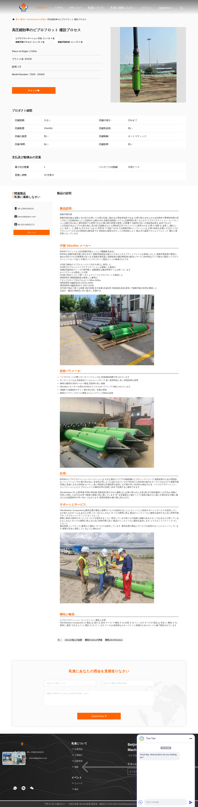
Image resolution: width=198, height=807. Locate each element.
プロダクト (41, 7)
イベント (146, 7)
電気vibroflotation (114, 640)
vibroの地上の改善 (73, 640)
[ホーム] (22, 744)
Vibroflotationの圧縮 (36, 19)
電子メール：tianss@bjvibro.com (31, 758)
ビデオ (59, 7)
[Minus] (190, 738)
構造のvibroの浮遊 (93, 640)
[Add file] (141, 802)
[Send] (190, 802)
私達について (96, 7)
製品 (22, 19)
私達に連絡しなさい (122, 7)
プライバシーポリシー (55, 804)
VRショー (75, 7)
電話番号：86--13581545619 (30, 752)
